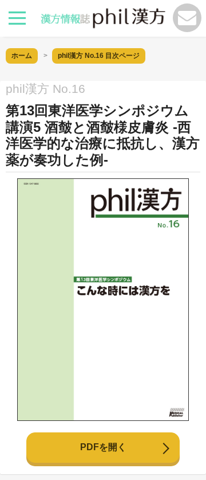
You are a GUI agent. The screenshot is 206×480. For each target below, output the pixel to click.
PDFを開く (103, 447)
